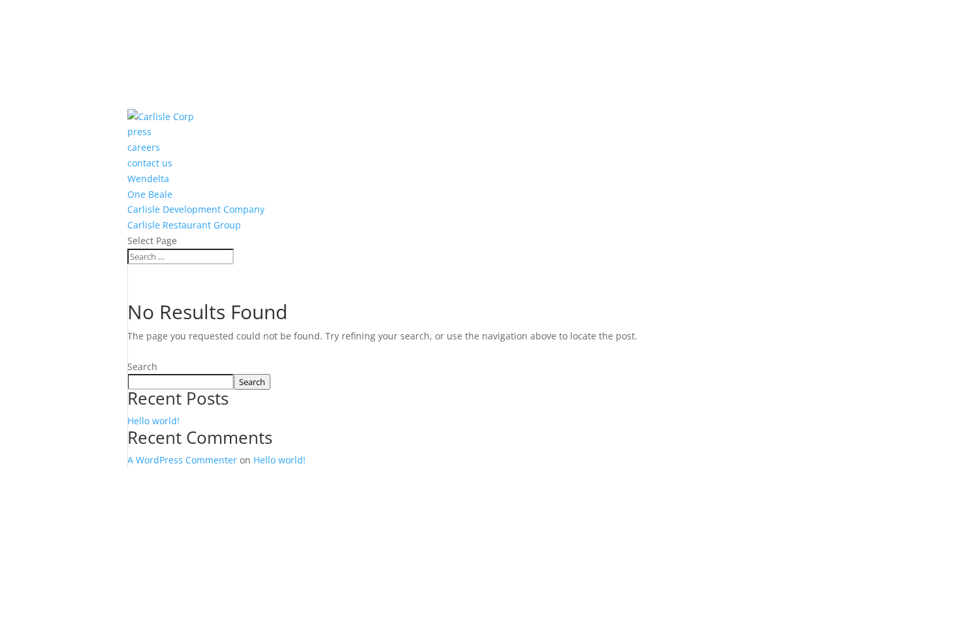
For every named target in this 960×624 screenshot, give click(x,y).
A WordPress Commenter (182, 460)
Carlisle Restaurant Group (185, 101)
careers (143, 23)
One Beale (149, 69)
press (139, 7)
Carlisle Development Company (197, 85)
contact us (150, 39)
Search (142, 366)
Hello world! (153, 420)
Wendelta (148, 54)
